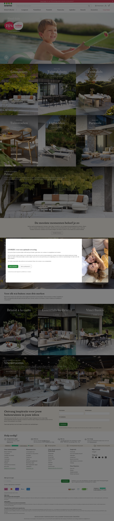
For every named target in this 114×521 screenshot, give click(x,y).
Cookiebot (29, 271)
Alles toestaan (13, 266)
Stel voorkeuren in (25, 266)
